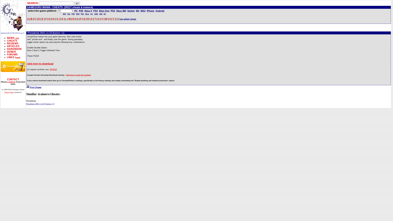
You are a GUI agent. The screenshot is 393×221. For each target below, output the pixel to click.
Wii (137, 11)
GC (91, 14)
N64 (100, 14)
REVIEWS (12, 43)
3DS (64, 14)
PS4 (95, 11)
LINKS (10, 57)
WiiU (143, 11)
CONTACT (13, 79)
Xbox (87, 14)
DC (105, 14)
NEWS (10, 38)
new (18, 57)
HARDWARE (14, 49)
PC (76, 11)
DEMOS (11, 51)
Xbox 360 (121, 11)
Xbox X (88, 11)
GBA (96, 14)
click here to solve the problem (78, 75)
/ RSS (17, 38)
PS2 (82, 14)
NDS (78, 14)
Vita (68, 14)
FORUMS (12, 54)
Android (160, 11)
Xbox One (104, 11)
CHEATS (12, 40)
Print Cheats (35, 87)
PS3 (113, 11)
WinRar (53, 69)
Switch (131, 11)
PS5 (81, 11)
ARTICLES (13, 46)
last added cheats (128, 19)
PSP (73, 14)
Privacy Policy (9, 92)
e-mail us (11, 82)
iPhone (150, 11)
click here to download (40, 63)
